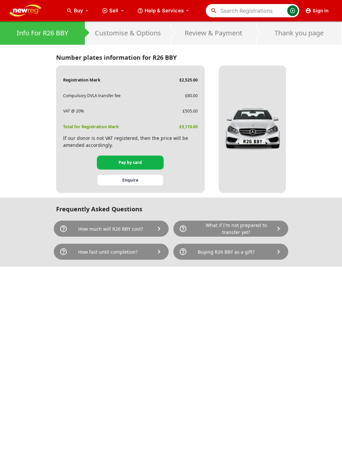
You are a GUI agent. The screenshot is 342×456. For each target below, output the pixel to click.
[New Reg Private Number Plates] (30, 10)
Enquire (130, 180)
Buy (82, 10)
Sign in (321, 10)
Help (164, 10)
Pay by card (130, 162)
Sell (114, 10)
